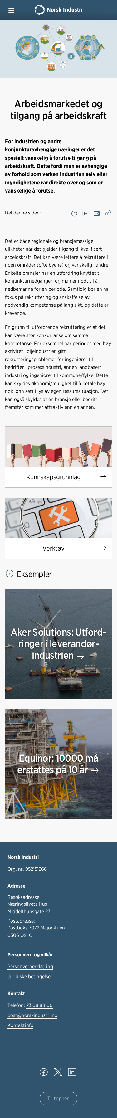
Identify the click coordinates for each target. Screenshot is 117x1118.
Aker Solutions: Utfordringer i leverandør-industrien (59, 643)
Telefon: (30, 1005)
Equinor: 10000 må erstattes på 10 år (57, 764)
